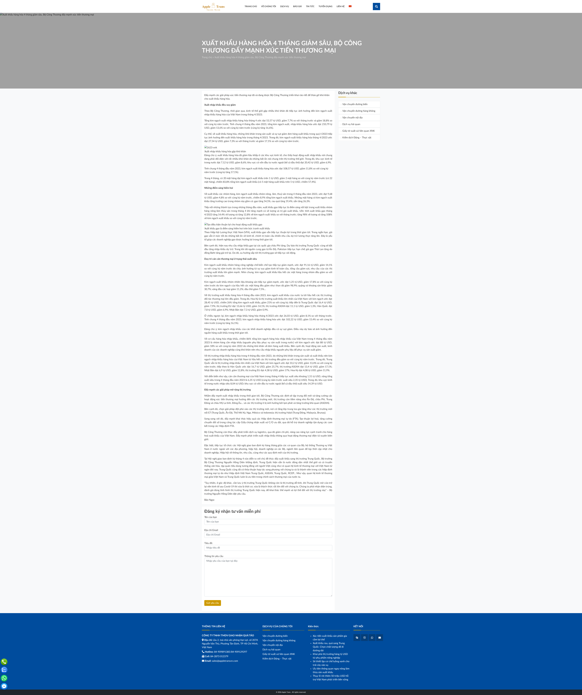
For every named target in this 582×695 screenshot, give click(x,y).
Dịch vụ (284, 6)
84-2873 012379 (219, 656)
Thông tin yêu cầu (213, 556)
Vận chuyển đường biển (355, 104)
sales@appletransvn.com (225, 661)
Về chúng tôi (268, 6)
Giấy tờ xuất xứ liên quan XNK (358, 131)
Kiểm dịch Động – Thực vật (356, 137)
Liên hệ (341, 6)
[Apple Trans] (213, 6)
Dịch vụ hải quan (351, 124)
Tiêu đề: (208, 543)
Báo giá (297, 6)
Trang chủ (207, 57)
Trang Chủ (251, 6)
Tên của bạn (210, 517)
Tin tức (310, 6)
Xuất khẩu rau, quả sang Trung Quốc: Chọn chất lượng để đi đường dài (329, 647)
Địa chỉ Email (211, 530)
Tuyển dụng (325, 6)
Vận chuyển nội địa (352, 117)
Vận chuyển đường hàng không (358, 111)
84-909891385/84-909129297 (230, 652)
